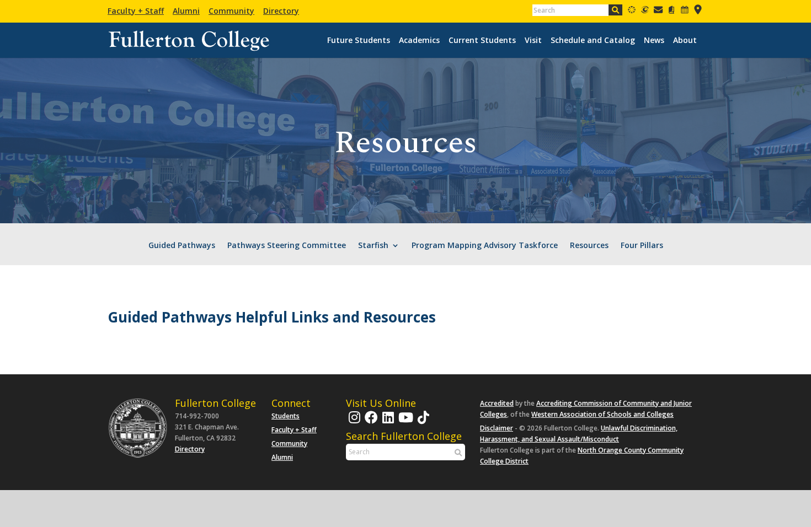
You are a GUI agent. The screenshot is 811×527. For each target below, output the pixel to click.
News (654, 40)
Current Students (482, 40)
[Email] (658, 11)
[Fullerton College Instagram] (353, 422)
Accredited (497, 403)
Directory (281, 11)
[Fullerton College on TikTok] (422, 422)
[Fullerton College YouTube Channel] (404, 422)
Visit (533, 40)
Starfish (373, 245)
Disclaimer (496, 428)
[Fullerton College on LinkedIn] (387, 422)
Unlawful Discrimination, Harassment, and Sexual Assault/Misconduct (578, 433)
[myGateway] (644, 11)
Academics (419, 40)
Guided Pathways (181, 245)
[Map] (697, 11)
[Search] (615, 9)
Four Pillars (642, 245)
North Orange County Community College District (582, 455)
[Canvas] (631, 11)
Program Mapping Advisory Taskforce (485, 245)
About (685, 40)
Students (285, 416)
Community (231, 11)
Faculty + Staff (136, 11)
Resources (589, 245)
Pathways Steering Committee (286, 245)
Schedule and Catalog (593, 40)
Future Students (358, 40)
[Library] (671, 11)
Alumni (186, 11)
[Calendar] (684, 11)
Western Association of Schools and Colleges (602, 414)
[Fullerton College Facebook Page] (370, 422)
